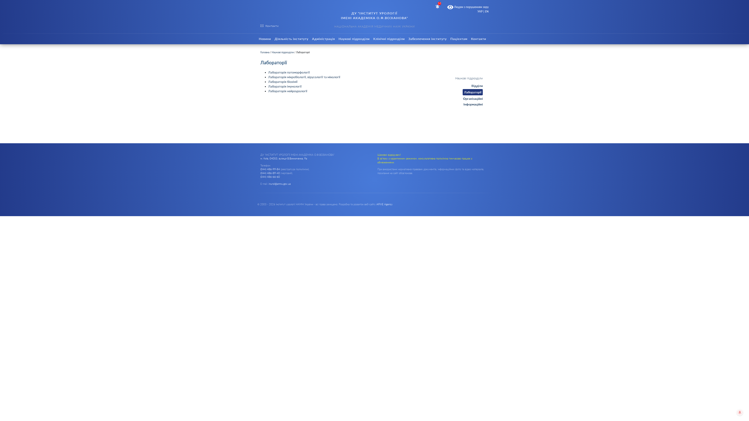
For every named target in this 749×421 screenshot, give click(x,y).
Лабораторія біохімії (282, 81)
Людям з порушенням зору (471, 7)
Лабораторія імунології (285, 86)
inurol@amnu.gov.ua (280, 183)
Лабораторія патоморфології (289, 72)
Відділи (477, 86)
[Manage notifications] (740, 412)
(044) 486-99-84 (270, 169)
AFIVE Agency (384, 204)
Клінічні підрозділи (389, 39)
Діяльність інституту (291, 39)
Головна (264, 52)
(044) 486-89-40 (270, 173)
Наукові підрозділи (354, 39)
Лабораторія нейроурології (287, 91)
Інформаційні (473, 104)
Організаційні (473, 98)
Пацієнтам (458, 39)
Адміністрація (323, 39)
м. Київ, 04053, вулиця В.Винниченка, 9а (283, 158)
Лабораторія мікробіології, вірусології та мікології (304, 77)
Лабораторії (472, 92)
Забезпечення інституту (427, 39)
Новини (265, 39)
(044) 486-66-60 (270, 176)
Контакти (478, 39)
